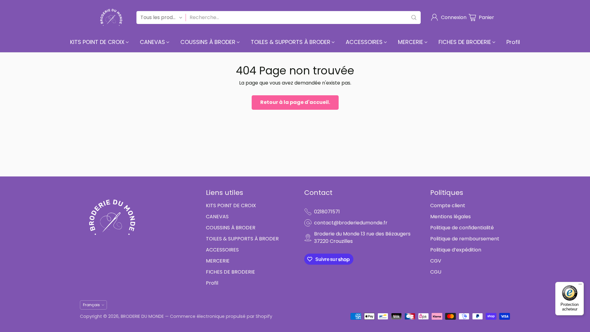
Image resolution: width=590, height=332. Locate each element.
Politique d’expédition (455, 249)
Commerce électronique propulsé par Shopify (221, 316)
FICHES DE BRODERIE (230, 271)
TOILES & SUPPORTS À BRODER (242, 238)
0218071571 (327, 211)
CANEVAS (217, 216)
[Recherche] (414, 17)
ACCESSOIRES (222, 249)
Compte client (447, 205)
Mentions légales (450, 216)
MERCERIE (218, 260)
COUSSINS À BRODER (230, 227)
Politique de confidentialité (462, 227)
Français (91, 305)
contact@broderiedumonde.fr (350, 222)
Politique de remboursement (464, 238)
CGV (435, 260)
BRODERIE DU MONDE (142, 316)
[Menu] (580, 285)
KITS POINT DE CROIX (231, 205)
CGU (435, 271)
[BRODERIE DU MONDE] (111, 17)
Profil (212, 283)
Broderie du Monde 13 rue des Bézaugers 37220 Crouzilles (362, 237)
